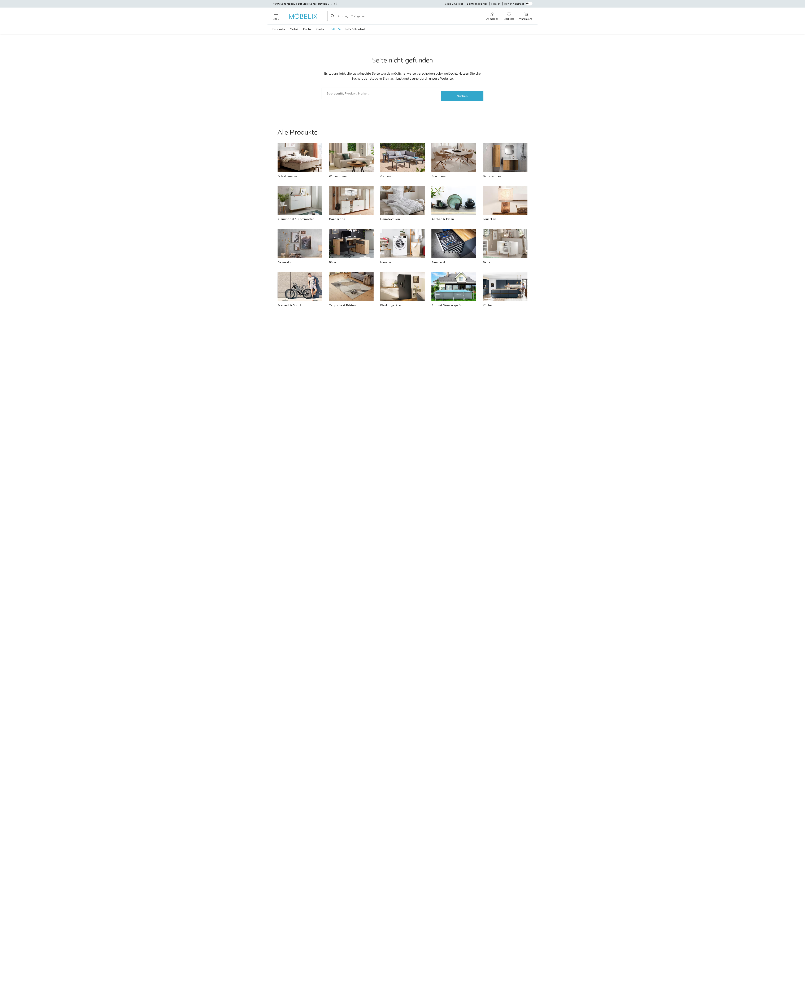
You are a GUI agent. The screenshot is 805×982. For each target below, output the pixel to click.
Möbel (294, 29)
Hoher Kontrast (514, 3)
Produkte (279, 29)
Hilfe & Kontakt (355, 29)
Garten (321, 29)
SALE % (335, 29)
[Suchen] (332, 16)
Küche (307, 29)
